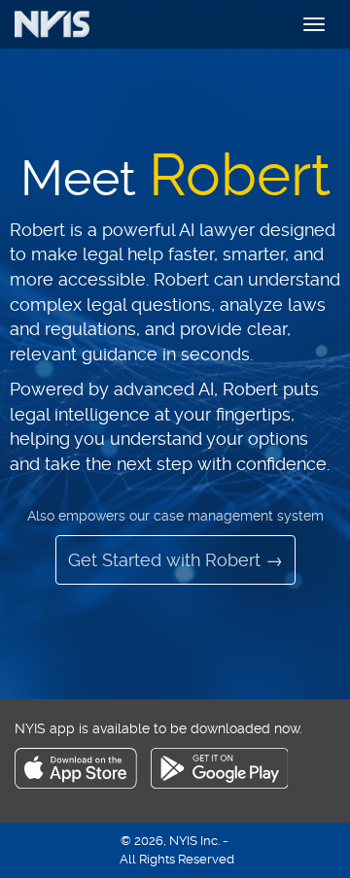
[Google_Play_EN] (220, 784)
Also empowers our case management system (175, 515)
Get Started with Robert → (175, 560)
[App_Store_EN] (83, 784)
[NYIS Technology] (73, 24)
